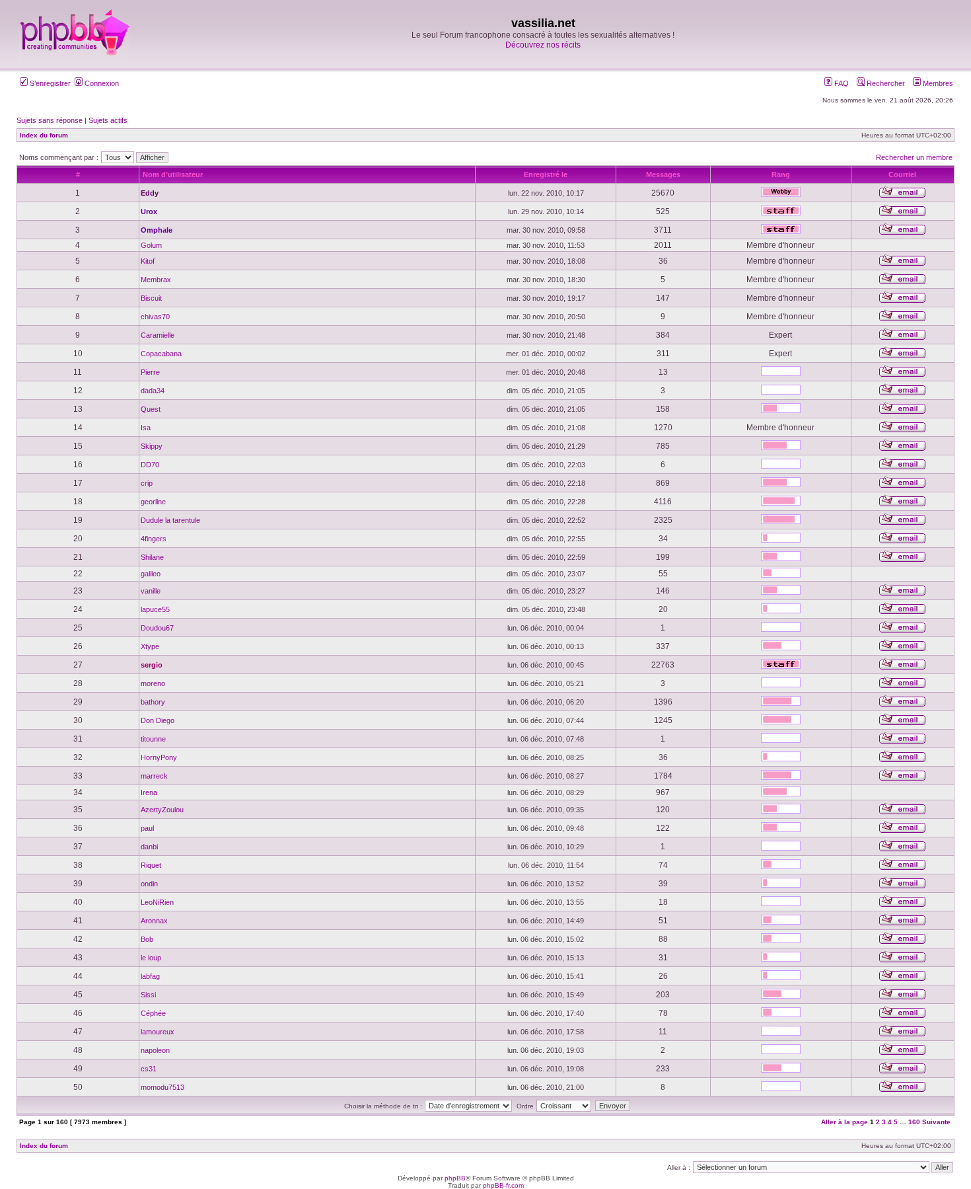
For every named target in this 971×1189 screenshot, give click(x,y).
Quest (151, 409)
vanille (151, 591)
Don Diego (157, 720)
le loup (151, 958)
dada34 (152, 391)
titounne (153, 739)
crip (147, 483)
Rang (781, 174)
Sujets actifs (108, 120)
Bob (147, 939)
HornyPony (159, 757)
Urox (149, 211)
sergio (151, 665)
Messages (663, 174)
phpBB (455, 1178)
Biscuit (151, 298)
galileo (151, 574)
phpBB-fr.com (503, 1185)
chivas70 (155, 317)
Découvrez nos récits (543, 45)
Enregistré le (545, 174)
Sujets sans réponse (50, 120)
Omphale (156, 230)
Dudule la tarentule (170, 520)
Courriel (902, 174)
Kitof (148, 261)
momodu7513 (162, 1087)
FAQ (840, 83)
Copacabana (161, 354)
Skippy (151, 446)
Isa (146, 428)
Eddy (150, 193)
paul (147, 828)
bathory (153, 702)
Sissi (148, 995)
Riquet (151, 865)
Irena (149, 792)
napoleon (155, 1050)
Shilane (152, 557)
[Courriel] (902, 195)
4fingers (153, 539)
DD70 (150, 465)
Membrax (156, 280)
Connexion (101, 83)
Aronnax (154, 921)
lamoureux (157, 1032)
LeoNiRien (157, 902)
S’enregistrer (49, 83)
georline (153, 502)
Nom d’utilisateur (173, 174)
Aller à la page (844, 1122)
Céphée (153, 1013)
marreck (154, 776)
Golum (151, 245)
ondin (149, 884)
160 (914, 1122)
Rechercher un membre (914, 157)
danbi (149, 847)
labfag (150, 976)
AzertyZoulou (162, 810)
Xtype (150, 646)
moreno (153, 683)
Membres (937, 83)
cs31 (149, 1069)
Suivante (936, 1122)
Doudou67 (157, 628)
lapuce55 (155, 609)
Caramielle (157, 335)
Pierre (150, 372)
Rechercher (885, 83)
